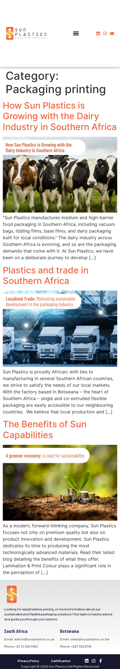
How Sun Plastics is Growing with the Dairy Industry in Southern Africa (60, 116)
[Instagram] (105, 33)
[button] (75, 33)
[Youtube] (112, 33)
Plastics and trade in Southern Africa (45, 275)
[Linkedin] (98, 33)
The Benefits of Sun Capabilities (45, 429)
